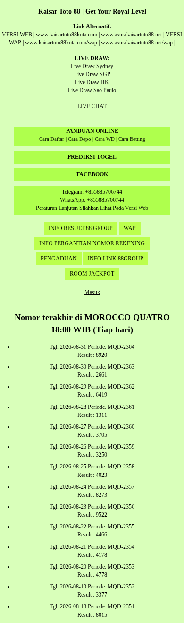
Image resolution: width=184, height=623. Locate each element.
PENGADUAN (59, 258)
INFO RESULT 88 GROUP (81, 228)
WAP (130, 228)
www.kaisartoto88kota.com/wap (61, 42)
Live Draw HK (92, 82)
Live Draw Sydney (92, 66)
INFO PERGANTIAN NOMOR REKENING (92, 243)
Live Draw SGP (92, 74)
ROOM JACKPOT (92, 273)
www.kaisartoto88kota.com (66, 34)
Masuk (92, 292)
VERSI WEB (17, 34)
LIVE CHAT (92, 106)
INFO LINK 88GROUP (115, 258)
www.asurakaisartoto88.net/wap (137, 42)
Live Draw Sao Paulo (92, 90)
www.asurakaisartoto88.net (131, 34)
